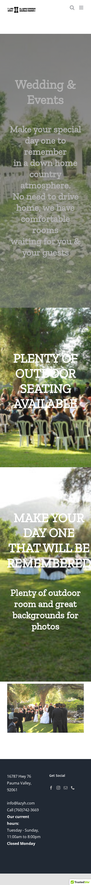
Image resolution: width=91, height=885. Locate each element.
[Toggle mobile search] (72, 7)
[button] (10, 708)
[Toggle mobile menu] (81, 7)
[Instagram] (58, 788)
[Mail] (65, 788)
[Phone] (73, 788)
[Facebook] (51, 788)
